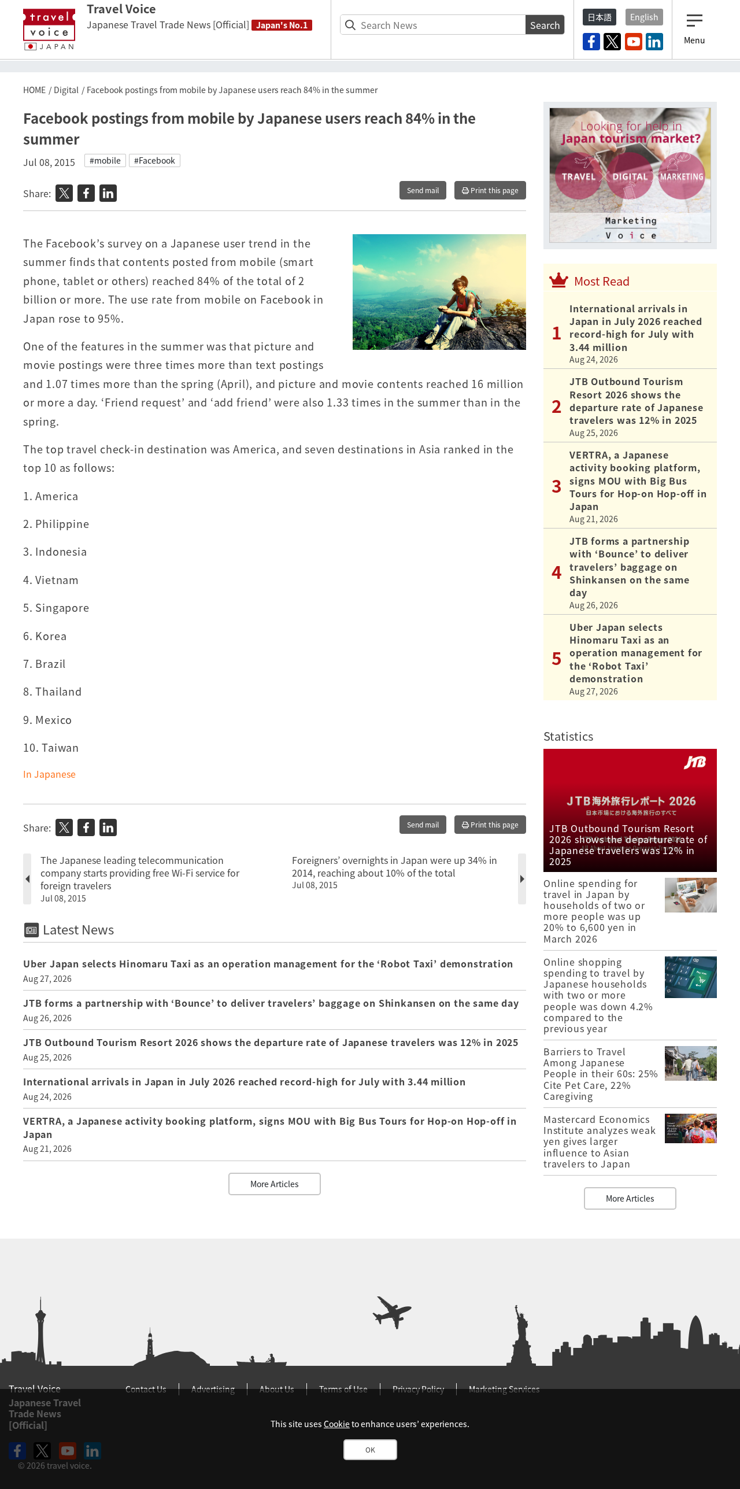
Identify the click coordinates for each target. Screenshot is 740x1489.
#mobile (105, 160)
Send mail (423, 190)
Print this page (494, 190)
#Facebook (154, 160)
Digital (66, 89)
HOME (34, 89)
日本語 (599, 17)
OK (370, 1449)
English (644, 17)
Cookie (337, 1423)
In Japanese (49, 774)
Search (545, 25)
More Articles (274, 1183)
